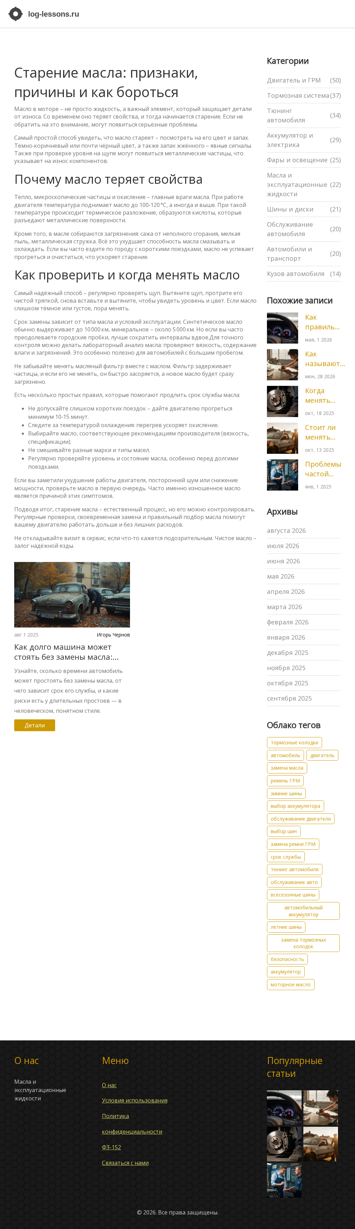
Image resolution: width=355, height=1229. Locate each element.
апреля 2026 (286, 591)
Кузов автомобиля (304, 273)
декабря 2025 (287, 652)
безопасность (287, 959)
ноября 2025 (286, 668)
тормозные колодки (294, 742)
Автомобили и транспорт (304, 253)
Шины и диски (304, 209)
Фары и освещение (304, 160)
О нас (109, 1085)
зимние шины (286, 793)
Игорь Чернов (113, 634)
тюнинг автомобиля (295, 869)
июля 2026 (283, 546)
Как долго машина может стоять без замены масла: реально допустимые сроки (66, 652)
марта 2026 (284, 607)
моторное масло (291, 984)
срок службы (286, 857)
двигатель (322, 755)
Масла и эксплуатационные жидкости (304, 184)
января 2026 (286, 637)
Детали (35, 725)
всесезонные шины (293, 894)
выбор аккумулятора (295, 806)
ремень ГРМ (285, 780)
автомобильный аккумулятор (303, 911)
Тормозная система (304, 95)
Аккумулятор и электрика (304, 140)
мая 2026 (280, 576)
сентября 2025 (289, 698)
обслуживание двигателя (301, 818)
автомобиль (285, 755)
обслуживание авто (294, 882)
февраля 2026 (288, 622)
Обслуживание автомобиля (304, 229)
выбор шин (284, 831)
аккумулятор (286, 971)
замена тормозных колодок (303, 943)
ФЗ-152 (111, 1147)
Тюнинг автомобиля (304, 115)
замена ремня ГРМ (293, 844)
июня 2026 (283, 561)
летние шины (286, 927)
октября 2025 (287, 683)
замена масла (287, 767)
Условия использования (134, 1100)
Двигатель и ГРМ (304, 80)
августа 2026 (286, 530)
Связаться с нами (125, 1163)
